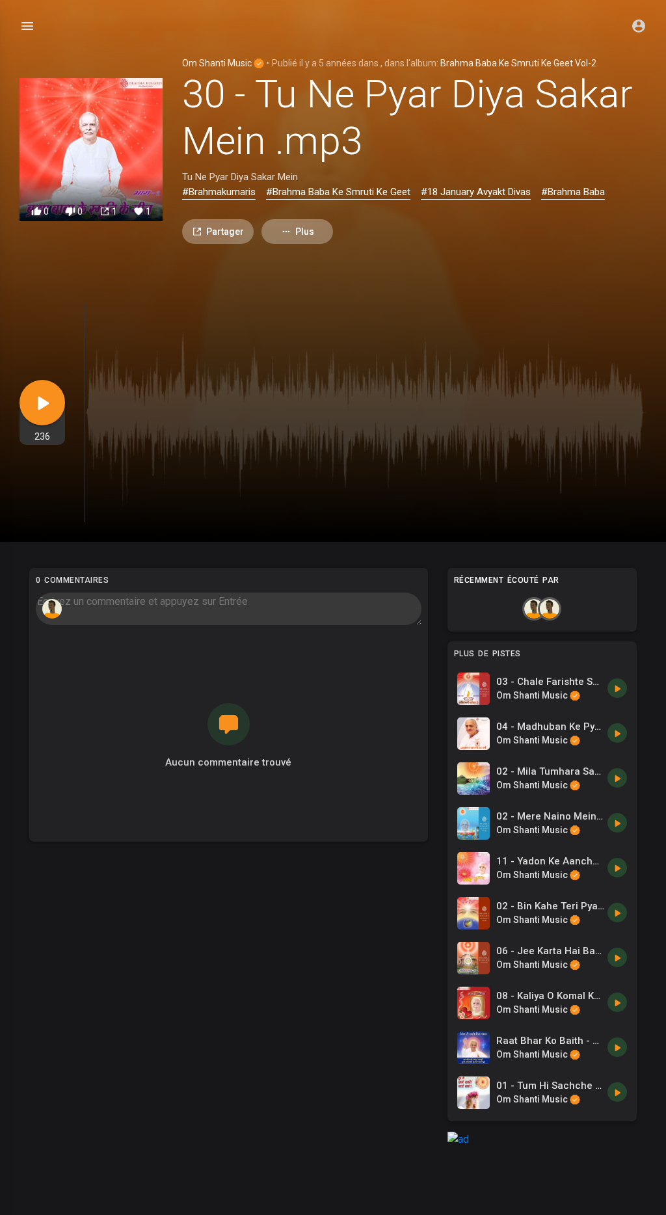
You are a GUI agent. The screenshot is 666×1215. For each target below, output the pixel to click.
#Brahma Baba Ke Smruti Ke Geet (338, 192)
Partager (225, 231)
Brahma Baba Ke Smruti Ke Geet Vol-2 (518, 63)
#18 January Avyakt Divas (476, 192)
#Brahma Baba (573, 192)
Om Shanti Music (218, 63)
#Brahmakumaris (219, 192)
